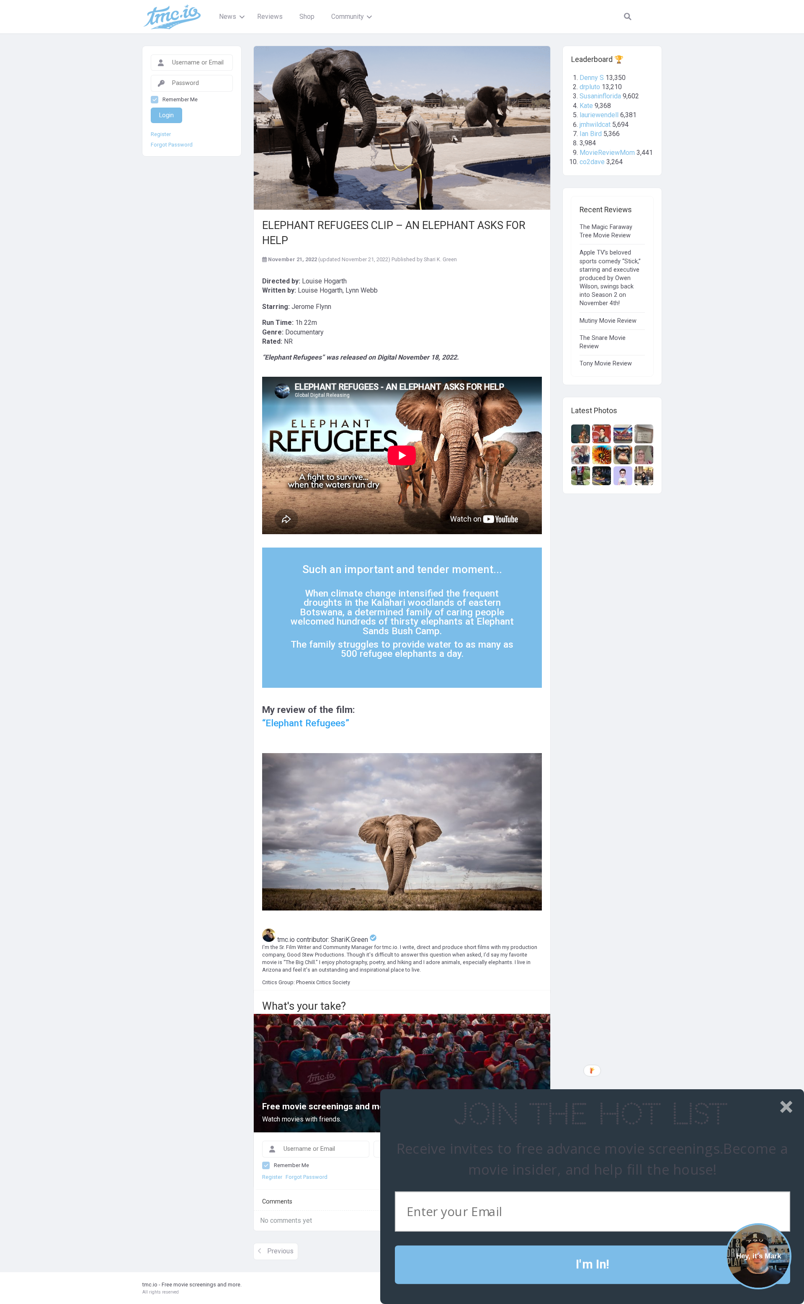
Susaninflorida (600, 96)
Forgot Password (172, 145)
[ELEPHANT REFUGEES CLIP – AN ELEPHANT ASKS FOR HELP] (402, 128)
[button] (590, 1114)
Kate (586, 106)
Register (161, 134)
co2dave (592, 162)
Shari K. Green (440, 259)
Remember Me (180, 99)
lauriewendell (599, 115)
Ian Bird (591, 134)
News (227, 17)
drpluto (590, 87)
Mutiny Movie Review (608, 320)
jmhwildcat (595, 125)
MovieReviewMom (607, 153)
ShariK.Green (350, 940)
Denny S (592, 78)
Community (347, 17)
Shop (306, 17)
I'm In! (592, 1264)
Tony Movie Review (606, 363)
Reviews (270, 17)
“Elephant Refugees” (305, 723)
